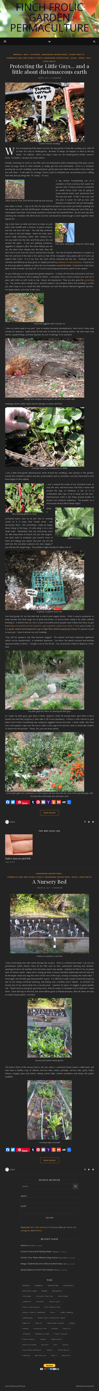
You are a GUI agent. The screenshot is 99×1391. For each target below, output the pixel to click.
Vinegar (26, 1355)
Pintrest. (38, 1230)
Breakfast (57, 1291)
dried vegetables (31, 1307)
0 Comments (55, 77)
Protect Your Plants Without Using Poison (39, 1257)
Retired (24, 1245)
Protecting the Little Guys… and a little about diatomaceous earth (49, 68)
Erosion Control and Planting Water (36, 1251)
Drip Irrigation (52, 1307)
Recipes (45, 1345)
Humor (54, 1329)
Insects (67, 1329)
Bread (45, 1291)
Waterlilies (41, 1355)
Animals (17, 54)
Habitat (26, 1323)
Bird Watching (29, 1291)
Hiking (25, 1329)
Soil (88, 58)
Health (38, 1323)
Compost (27, 1302)
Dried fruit (55, 1302)
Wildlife (66, 1355)
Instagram (25, 1230)
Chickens (35, 54)
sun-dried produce (32, 1350)
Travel (49, 1350)
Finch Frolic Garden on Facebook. (44, 1227)
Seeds (82, 58)
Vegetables (49, 61)
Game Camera (66, 1312)
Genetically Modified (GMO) (52, 1318)
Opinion (26, 1334)
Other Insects (76, 54)
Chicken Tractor (44, 1296)
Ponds (43, 1339)
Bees (26, 54)
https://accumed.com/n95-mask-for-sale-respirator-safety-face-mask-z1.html (44, 625)
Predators (56, 1339)
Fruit (53, 1312)
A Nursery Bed (49, 881)
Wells (54, 1355)
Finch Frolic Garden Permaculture (49, 17)
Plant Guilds (60, 1334)
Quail (74, 58)
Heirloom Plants (55, 1323)
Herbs (72, 1323)
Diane (12, 822)
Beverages (68, 1285)
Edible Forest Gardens (33, 1312)
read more (50, 813)
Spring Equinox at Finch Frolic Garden (37, 1269)
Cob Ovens (63, 1296)
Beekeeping (53, 1285)
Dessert (40, 1302)
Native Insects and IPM (18, 858)
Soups (66, 1345)
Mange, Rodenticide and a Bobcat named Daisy (41, 1263)
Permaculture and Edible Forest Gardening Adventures (38, 58)
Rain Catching (29, 1345)
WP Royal (21, 1386)
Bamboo (39, 1285)
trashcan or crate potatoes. (69, 262)
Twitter (69, 1227)
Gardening (27, 1318)
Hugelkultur (40, 1329)
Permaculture (42, 1334)
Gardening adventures (54, 54)
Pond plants (28, 1339)
